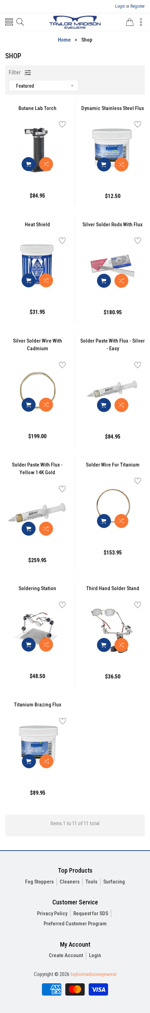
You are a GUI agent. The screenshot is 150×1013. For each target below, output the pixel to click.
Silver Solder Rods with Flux (112, 224)
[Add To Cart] (29, 164)
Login (120, 6)
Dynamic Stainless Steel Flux (112, 108)
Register (137, 6)
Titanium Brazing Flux (37, 705)
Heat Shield (37, 224)
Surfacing (114, 882)
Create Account (66, 955)
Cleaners (70, 882)
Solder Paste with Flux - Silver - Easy (112, 345)
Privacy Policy (52, 913)
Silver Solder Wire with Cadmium (37, 345)
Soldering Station (37, 588)
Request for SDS (90, 913)
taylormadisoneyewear (93, 974)
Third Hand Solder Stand (112, 588)
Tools (91, 882)
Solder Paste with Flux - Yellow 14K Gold (37, 469)
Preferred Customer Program (75, 923)
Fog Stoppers (39, 882)
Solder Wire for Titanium (113, 465)
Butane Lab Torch (37, 108)
